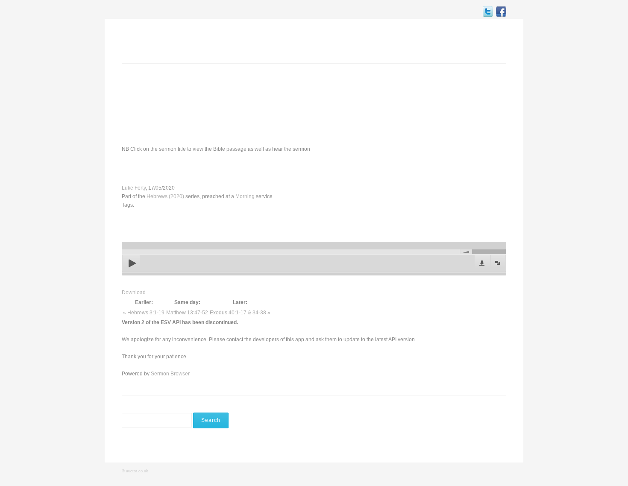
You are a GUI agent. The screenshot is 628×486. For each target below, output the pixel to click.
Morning (245, 196)
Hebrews (207, 168)
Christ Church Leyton (167, 40)
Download (134, 293)
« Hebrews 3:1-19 (143, 313)
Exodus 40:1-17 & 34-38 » (240, 313)
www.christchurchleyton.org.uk (440, 123)
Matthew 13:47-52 (187, 313)
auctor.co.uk (137, 471)
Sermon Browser (170, 374)
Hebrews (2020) (165, 196)
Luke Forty (134, 188)
